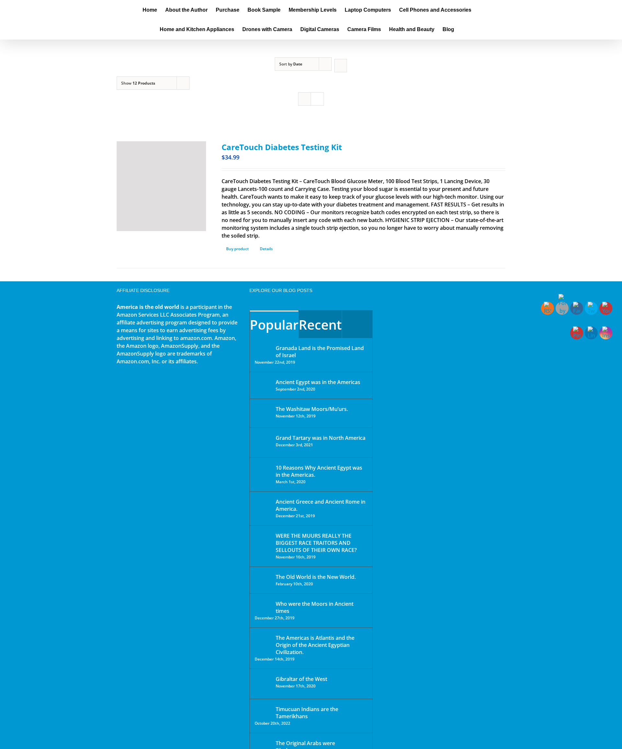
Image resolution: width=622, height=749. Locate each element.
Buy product (237, 249)
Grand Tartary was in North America (320, 437)
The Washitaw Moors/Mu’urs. (312, 409)
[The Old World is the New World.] (263, 579)
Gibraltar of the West (301, 679)
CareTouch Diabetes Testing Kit (282, 147)
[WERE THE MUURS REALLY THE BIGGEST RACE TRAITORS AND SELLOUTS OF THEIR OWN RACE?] (263, 544)
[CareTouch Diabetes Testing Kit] (161, 186)
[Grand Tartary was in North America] (263, 442)
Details (266, 249)
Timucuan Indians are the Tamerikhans (307, 713)
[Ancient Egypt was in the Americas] (263, 383)
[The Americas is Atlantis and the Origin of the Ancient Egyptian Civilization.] (263, 642)
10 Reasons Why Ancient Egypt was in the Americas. (319, 471)
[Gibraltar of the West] (263, 683)
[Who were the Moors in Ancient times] (263, 604)
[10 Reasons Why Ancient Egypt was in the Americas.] (263, 474)
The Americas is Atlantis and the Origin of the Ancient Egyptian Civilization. (315, 645)
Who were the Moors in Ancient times (314, 607)
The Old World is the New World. (316, 576)
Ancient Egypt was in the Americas (318, 382)
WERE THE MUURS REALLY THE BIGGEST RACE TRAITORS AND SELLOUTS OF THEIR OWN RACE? (316, 543)
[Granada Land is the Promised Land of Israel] (263, 349)
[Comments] (357, 324)
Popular (274, 325)
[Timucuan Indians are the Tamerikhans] (263, 711)
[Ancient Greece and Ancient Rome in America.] (263, 506)
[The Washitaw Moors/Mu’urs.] (263, 413)
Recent (320, 325)
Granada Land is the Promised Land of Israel (320, 352)
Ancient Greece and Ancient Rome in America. (320, 505)
